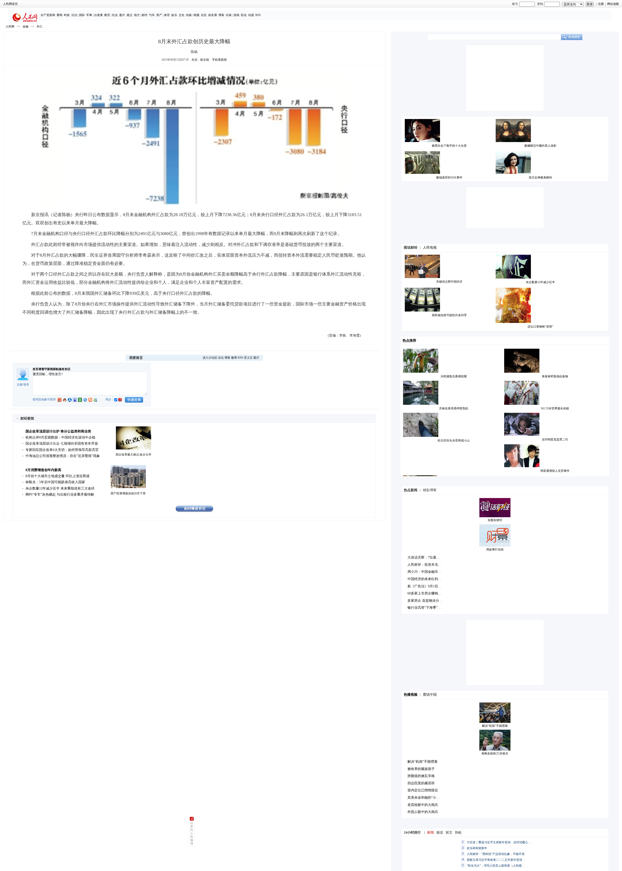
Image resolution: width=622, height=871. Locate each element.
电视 (196, 15)
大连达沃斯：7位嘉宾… (425, 557)
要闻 (59, 15)
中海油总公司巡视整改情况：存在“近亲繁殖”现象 (63, 456)
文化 (181, 15)
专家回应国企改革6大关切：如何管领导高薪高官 (62, 450)
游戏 (236, 15)
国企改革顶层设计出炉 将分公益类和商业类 (58, 431)
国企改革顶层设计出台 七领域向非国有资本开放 (62, 443)
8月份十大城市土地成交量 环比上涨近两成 (57, 476)
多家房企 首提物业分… (424, 600)
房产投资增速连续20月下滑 (128, 493)
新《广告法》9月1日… (424, 586)
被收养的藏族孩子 (421, 769)
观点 (129, 15)
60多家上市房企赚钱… (424, 593)
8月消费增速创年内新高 (43, 470)
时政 (67, 15)
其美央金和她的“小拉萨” (425, 797)
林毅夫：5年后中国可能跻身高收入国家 (55, 482)
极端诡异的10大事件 (449, 177)
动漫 (251, 15)
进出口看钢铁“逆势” (540, 326)
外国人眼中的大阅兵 (422, 812)
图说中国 (430, 694)
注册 (601, 4)
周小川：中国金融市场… (426, 572)
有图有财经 (495, 520)
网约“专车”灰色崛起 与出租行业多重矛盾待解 (60, 494)
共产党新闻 (48, 15)
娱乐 (174, 15)
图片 (122, 15)
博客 (221, 15)
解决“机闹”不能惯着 (495, 725)
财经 (144, 15)
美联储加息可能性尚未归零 (449, 315)
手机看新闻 (219, 59)
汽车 (152, 15)
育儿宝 (248, 357)
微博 (234, 357)
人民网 (10, 26)
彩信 (244, 15)
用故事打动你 (495, 549)
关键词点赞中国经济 (449, 281)
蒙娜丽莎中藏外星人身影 (540, 145)
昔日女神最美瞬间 (540, 177)
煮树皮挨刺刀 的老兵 (494, 753)
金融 (25, 26)
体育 (167, 15)
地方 (137, 15)
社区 (204, 15)
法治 (74, 15)
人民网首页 (10, 4)
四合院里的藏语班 (421, 783)
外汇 (40, 26)
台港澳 (98, 15)
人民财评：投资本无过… (426, 565)
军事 (89, 15)
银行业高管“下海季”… (424, 607)
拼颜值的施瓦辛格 (421, 776)
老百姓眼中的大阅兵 (422, 805)
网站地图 (613, 4)
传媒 (189, 15)
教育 (107, 15)
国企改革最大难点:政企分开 (133, 454)
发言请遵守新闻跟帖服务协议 (51, 369)
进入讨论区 (210, 357)
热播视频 (410, 694)
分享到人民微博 (191, 833)
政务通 (212, 15)
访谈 (229, 15)
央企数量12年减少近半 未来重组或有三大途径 (60, 488)
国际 (82, 15)
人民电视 (430, 247)
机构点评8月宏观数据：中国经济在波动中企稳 (60, 437)
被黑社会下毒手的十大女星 (449, 145)
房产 (159, 15)
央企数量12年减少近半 (540, 282)
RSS (258, 15)
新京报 (204, 59)
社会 (115, 15)
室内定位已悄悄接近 (422, 790)
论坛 (221, 357)
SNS (240, 357)
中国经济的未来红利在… (426, 579)
